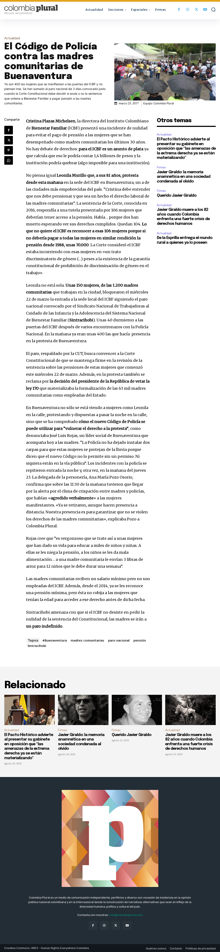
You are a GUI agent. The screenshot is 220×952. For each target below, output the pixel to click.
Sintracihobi (37, 645)
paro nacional (119, 640)
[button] (213, 9)
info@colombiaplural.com (126, 915)
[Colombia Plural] (30, 10)
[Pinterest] (8, 150)
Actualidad (12, 38)
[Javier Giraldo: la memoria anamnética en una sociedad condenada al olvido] (83, 710)
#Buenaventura (54, 640)
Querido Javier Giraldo (176, 196)
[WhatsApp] (8, 160)
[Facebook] (179, 9)
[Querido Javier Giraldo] (137, 710)
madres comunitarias (87, 640)
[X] (196, 9)
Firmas (161, 167)
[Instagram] (187, 9)
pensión (139, 640)
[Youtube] (205, 9)
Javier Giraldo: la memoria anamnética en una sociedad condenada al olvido (183, 176)
